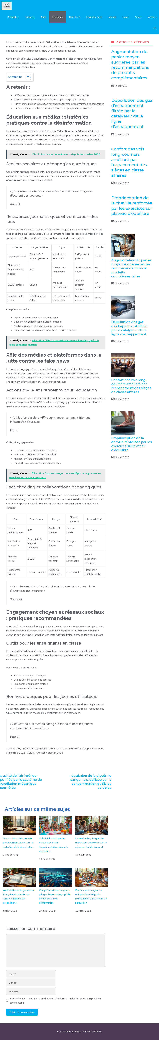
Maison (112, 17)
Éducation (57, 17)
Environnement (94, 17)
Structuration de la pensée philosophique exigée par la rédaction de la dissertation (18, 842)
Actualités (13, 17)
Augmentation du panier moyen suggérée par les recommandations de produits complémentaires (130, 64)
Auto (43, 17)
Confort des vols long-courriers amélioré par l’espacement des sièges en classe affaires (129, 162)
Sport (138, 17)
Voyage (152, 17)
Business (30, 17)
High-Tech (74, 17)
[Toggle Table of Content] (26, 77)
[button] (154, 28)
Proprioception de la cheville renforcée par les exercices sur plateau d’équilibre (131, 205)
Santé (126, 17)
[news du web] (7, 5)
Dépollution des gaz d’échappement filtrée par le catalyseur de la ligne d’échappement (131, 113)
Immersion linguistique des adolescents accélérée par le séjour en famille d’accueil (91, 842)
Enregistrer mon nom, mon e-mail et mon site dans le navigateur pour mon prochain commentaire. (55, 1000)
